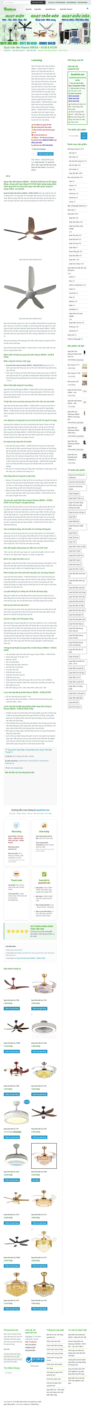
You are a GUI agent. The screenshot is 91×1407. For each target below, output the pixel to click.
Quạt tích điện (74, 255)
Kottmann (72, 193)
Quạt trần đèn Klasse (38, 167)
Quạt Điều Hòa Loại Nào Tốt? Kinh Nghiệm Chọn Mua (76, 1380)
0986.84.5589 (47, 140)
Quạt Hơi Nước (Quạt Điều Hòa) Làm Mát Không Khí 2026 (76, 505)
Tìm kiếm (84, 136)
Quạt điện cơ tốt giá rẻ (76, 693)
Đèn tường (72, 169)
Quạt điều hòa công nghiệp (75, 315)
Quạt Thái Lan (73, 537)
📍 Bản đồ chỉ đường (38, 149)
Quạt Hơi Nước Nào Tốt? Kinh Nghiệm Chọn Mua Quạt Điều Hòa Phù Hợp (76, 1371)
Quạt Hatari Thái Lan (76, 498)
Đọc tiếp (35, 1180)
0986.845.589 (74, 98)
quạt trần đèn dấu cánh (77, 610)
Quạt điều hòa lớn (75, 323)
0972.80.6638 (47, 145)
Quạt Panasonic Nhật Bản (76, 527)
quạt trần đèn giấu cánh (77, 619)
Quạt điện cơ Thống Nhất (75, 687)
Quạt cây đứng (74, 222)
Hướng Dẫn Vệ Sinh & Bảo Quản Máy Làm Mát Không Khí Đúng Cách (77, 1362)
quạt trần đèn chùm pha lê (77, 575)
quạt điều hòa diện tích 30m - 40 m (77, 662)
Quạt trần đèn (31, 50)
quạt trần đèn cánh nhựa (48, 165)
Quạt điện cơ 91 (74, 677)
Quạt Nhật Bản (74, 521)
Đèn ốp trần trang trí (76, 161)
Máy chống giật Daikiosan (76, 206)
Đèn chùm (72, 157)
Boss (70, 281)
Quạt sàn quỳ (73, 243)
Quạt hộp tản (73, 239)
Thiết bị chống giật (74, 339)
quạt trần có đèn (74, 551)
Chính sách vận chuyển (54, 1364)
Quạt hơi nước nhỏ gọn (77, 512)
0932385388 (82, 2)
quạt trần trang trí (75, 564)
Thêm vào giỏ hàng (45, 154)
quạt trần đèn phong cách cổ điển (76, 636)
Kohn (70, 189)
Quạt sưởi (71, 335)
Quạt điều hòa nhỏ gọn (77, 673)
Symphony (72, 331)
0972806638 (71, 2)
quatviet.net (43, 810)
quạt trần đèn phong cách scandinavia (76, 644)
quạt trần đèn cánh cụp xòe (77, 582)
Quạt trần (72, 260)
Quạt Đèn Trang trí (66, 9)
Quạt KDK (72, 517)
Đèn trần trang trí (75, 707)
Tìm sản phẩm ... (38, 2)
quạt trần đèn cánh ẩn (76, 601)
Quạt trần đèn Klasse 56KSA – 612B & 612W (31, 958)
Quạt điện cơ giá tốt (76, 682)
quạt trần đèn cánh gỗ (76, 588)
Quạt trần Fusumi (74, 560)
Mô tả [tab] (8, 176)
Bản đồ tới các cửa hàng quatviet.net (55, 1336)
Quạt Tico (72, 542)
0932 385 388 (13, 840)
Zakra (26, 1404)
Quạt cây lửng (73, 235)
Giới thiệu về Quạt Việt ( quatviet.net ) (55, 1373)
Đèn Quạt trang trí (18, 50)
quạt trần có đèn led (76, 555)
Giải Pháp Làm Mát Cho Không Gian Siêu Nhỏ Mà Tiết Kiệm (76, 1353)
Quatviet (29, 9)
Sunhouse (72, 197)
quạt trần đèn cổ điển (76, 606)
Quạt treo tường (74, 264)
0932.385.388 (36, 142)
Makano (71, 301)
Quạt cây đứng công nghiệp (76, 227)
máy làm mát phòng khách (75, 488)
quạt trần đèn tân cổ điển (76, 651)
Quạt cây (71, 210)
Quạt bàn (72, 218)
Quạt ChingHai (74, 493)
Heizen (71, 185)
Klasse (33, 170)
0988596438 (9, 763)
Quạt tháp (72, 247)
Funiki (71, 289)
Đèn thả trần (73, 165)
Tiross (71, 202)
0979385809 (60, 2)
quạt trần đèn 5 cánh (28, 953)
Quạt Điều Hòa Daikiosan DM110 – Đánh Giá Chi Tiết (77, 1336)
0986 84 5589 (18, 838)
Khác (70, 297)
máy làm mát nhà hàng (76, 482)
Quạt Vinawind (74, 657)
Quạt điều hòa (50, 9)
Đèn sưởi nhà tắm (73, 177)
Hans (70, 181)
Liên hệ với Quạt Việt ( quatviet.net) (54, 1384)
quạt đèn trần (73, 702)
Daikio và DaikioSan (76, 285)
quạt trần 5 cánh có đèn (77, 546)
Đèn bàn (72, 153)
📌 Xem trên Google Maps (14, 768)
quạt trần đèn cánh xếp (77, 597)
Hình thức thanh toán (54, 1379)
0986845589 (23, 761)
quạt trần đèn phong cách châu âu (76, 629)
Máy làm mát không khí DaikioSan (77, 476)
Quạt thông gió (74, 251)
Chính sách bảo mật (53, 1341)
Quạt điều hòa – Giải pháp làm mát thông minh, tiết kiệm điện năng (55, 1392)
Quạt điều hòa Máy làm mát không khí (77, 269)
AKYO (71, 277)
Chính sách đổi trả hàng (55, 1345)
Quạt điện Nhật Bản (75, 698)
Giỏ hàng (50, 1368)
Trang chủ (7, 50)
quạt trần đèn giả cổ (76, 615)
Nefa (70, 305)
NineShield (72, 309)
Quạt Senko (73, 533)
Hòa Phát (72, 293)
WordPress (35, 1404)
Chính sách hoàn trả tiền (55, 1349)
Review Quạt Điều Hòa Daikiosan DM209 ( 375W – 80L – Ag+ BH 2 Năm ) (77, 1343)
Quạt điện (37, 9)
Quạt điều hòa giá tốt (76, 668)
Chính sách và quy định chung (54, 1359)
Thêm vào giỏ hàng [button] (11, 1008)
